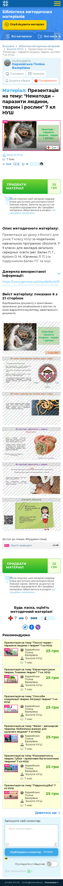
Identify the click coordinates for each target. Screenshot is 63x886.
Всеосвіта (8, 46)
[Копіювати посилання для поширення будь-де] (25, 627)
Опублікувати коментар (31, 852)
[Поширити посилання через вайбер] (37, 627)
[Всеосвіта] (5, 4)
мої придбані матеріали (32, 211)
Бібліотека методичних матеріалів (39, 46)
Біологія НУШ (15, 49)
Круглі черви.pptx (21, 545)
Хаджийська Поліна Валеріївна (28, 66)
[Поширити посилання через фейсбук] (31, 627)
